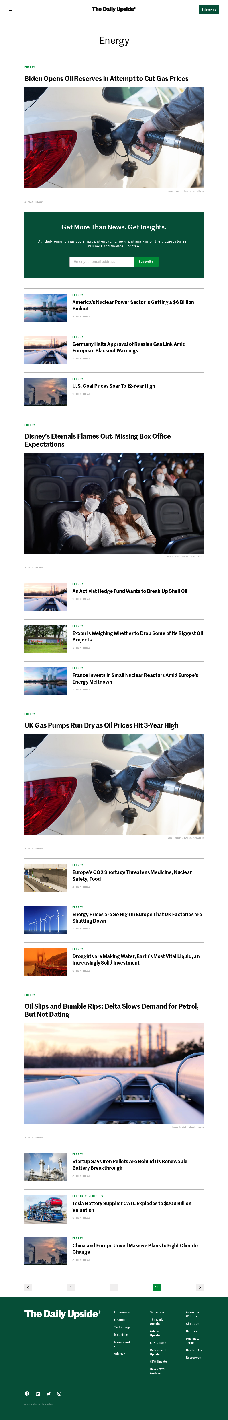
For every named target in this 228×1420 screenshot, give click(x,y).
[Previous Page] (28, 1287)
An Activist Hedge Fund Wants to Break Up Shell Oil (129, 590)
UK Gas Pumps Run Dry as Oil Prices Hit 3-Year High (101, 725)
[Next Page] (200, 1287)
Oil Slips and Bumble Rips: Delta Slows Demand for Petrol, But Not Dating (111, 1010)
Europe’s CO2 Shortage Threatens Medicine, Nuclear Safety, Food (132, 875)
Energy (29, 67)
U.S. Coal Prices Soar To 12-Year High (113, 385)
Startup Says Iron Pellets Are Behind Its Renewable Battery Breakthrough (129, 1164)
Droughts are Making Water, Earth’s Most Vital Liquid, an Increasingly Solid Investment (136, 959)
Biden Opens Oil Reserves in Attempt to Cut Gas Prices (106, 78)
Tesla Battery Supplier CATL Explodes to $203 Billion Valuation (131, 1206)
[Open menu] (12, 9)
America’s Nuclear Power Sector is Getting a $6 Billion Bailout (133, 305)
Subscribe (146, 261)
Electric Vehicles (87, 1196)
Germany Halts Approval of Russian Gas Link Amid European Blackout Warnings (129, 347)
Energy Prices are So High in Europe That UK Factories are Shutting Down (137, 917)
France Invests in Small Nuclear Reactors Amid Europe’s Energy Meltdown (135, 678)
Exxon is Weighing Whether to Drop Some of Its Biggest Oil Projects (137, 636)
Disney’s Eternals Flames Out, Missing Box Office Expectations (97, 440)
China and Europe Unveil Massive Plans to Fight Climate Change (135, 1248)
